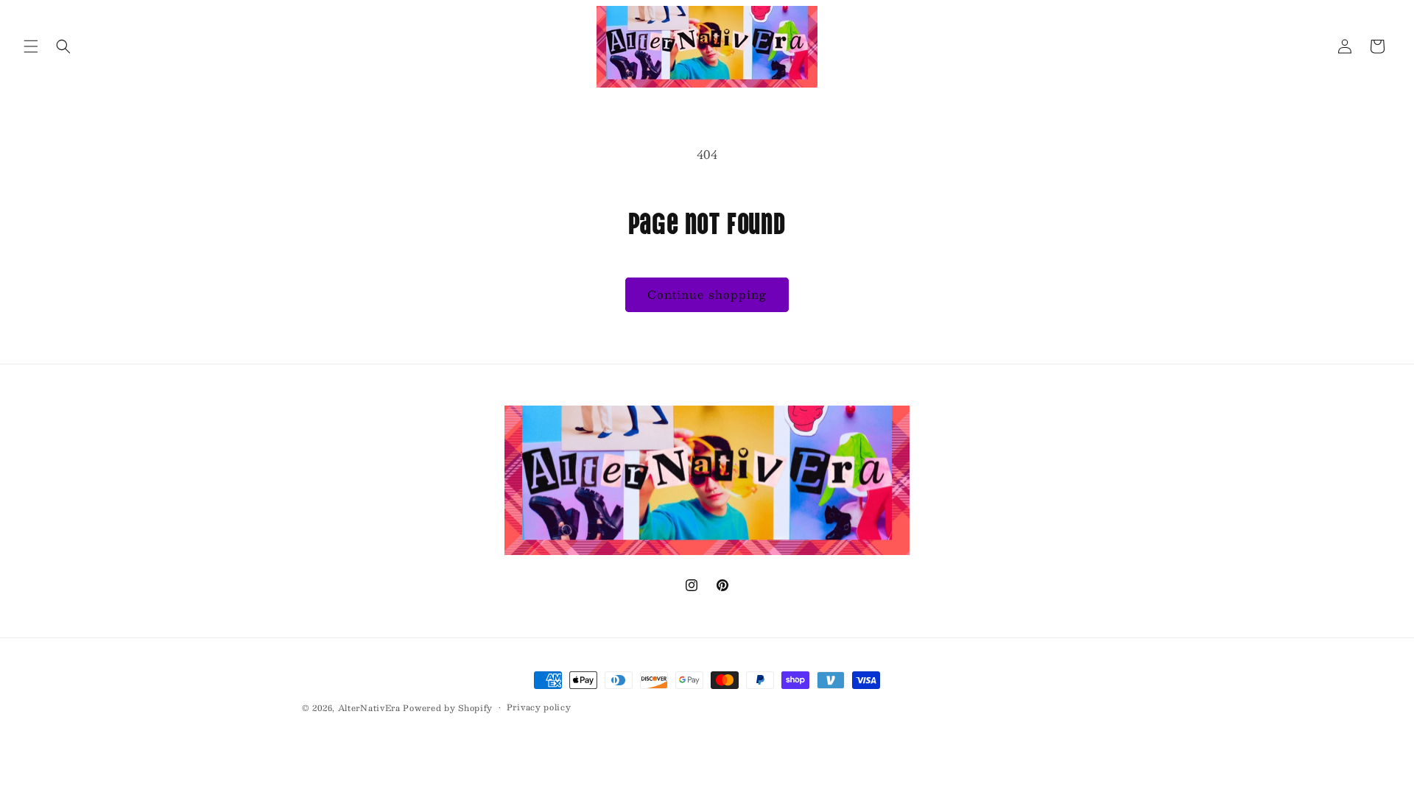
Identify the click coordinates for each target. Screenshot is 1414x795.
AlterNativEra (371, 708)
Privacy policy (539, 707)
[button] (31, 46)
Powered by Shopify (448, 708)
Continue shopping (707, 294)
